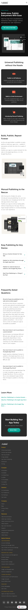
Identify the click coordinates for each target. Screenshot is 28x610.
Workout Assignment (6, 571)
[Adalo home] (5, 2)
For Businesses (5, 490)
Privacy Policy (4, 508)
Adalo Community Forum (7, 521)
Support (3, 528)
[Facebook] (12, 602)
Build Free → (14, 430)
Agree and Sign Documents (8, 593)
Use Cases (3, 497)
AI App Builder (4, 457)
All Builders (4, 470)
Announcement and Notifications (9, 576)
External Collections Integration (9, 596)
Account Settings (5, 543)
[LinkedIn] (16, 602)
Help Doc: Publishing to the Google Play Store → (12, 405)
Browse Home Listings (6, 561)
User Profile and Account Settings (9, 547)
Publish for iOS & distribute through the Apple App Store (13, 261)
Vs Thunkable (4, 479)
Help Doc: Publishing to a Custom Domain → (14, 397)
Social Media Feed (5, 581)
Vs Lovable (4, 482)
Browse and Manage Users (7, 545)
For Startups (4, 494)
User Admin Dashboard (7, 549)
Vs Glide (3, 477)
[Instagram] (8, 602)
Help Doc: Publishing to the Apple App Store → (13, 400)
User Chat (3, 588)
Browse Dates (4, 559)
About (2, 503)
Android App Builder (6, 452)
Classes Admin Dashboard (7, 564)
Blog (2, 506)
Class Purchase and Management (9, 554)
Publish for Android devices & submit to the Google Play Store (12, 267)
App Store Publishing (6, 459)
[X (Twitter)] (4, 602)
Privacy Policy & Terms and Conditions (14, 607)
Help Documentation (6, 516)
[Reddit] (24, 602)
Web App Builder (5, 454)
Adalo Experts (4, 523)
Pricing (3, 463)
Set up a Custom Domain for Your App (12, 254)
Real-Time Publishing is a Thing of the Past (12, 274)
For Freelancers (5, 492)
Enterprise (4, 461)
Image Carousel (5, 579)
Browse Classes (5, 557)
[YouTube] (20, 602)
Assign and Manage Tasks (7, 569)
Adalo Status (4, 535)
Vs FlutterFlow (5, 475)
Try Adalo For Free (9, 27)
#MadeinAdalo (4, 532)
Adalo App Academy (6, 519)
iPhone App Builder (6, 450)
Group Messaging (5, 586)
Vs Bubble (3, 472)
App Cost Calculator (6, 525)
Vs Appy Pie (4, 484)
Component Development (7, 530)
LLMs (2, 510)
